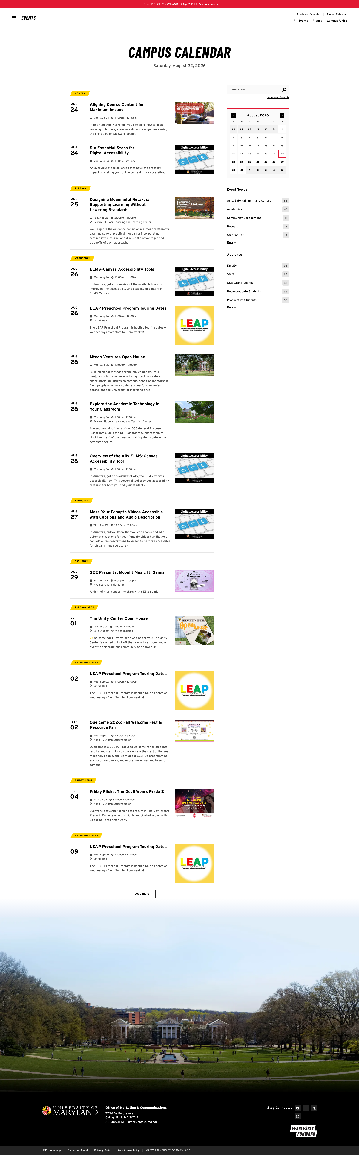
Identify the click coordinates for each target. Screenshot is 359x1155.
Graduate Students (257, 283)
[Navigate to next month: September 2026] (282, 115)
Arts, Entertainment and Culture (257, 201)
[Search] (284, 90)
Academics (257, 209)
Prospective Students (257, 300)
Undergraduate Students (257, 292)
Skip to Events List (272, 81)
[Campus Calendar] (28, 17)
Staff (257, 274)
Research (257, 227)
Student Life (257, 235)
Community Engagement (257, 218)
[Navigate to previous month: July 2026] (233, 115)
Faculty (257, 266)
